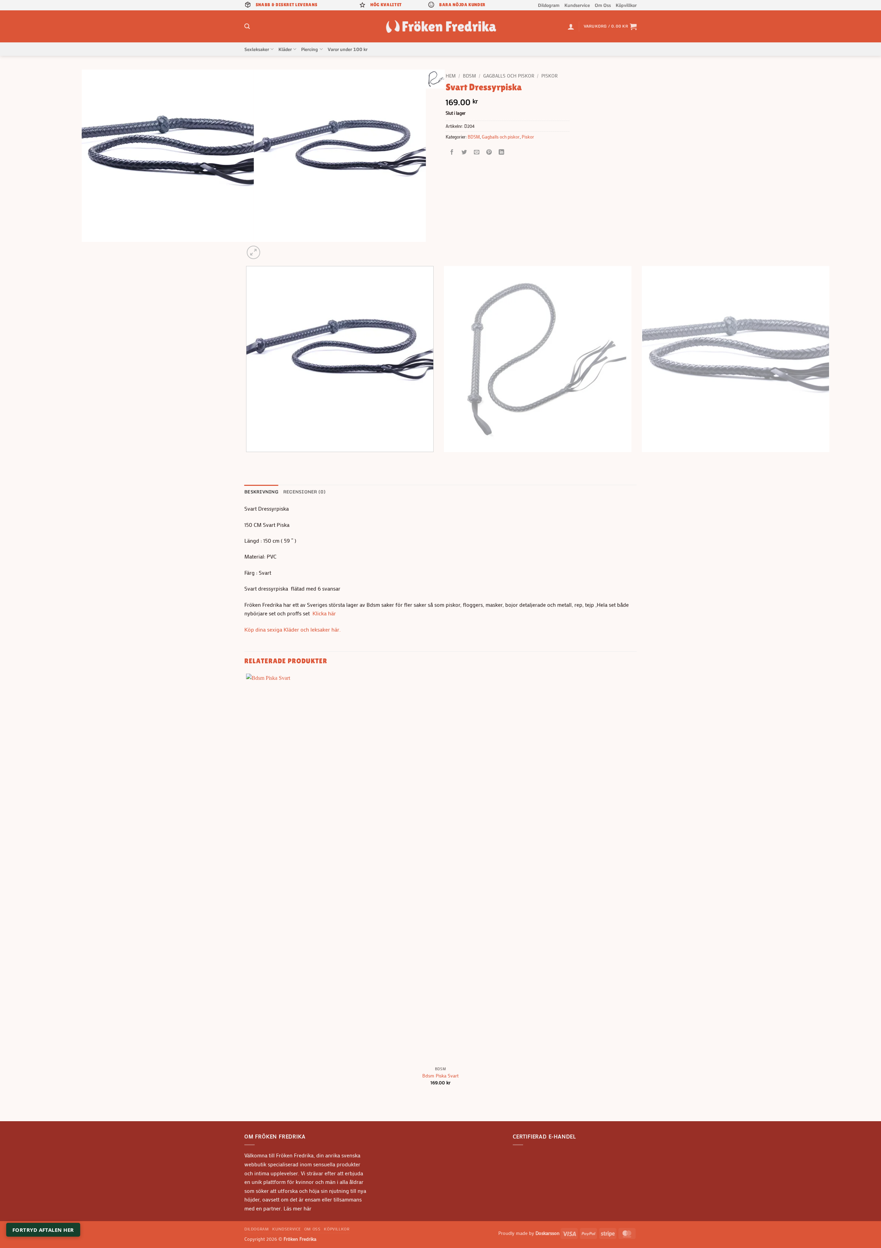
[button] (247, 26)
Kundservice (577, 5)
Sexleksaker (256, 49)
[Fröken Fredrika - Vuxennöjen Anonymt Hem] (440, 26)
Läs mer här (296, 1208)
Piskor (549, 76)
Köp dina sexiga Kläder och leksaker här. (292, 629)
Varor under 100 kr (348, 49)
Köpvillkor (626, 5)
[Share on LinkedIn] (501, 152)
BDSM (469, 76)
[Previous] (247, 459)
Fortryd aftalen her (43, 1229)
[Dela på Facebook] (452, 152)
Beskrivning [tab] (261, 491)
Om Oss (603, 5)
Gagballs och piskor (508, 76)
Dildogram (549, 5)
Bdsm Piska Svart (440, 1076)
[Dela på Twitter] (464, 152)
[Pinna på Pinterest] (489, 152)
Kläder (285, 49)
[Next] (270, 248)
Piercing (309, 49)
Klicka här (324, 613)
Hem (451, 76)
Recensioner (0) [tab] (304, 491)
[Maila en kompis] (476, 152)
